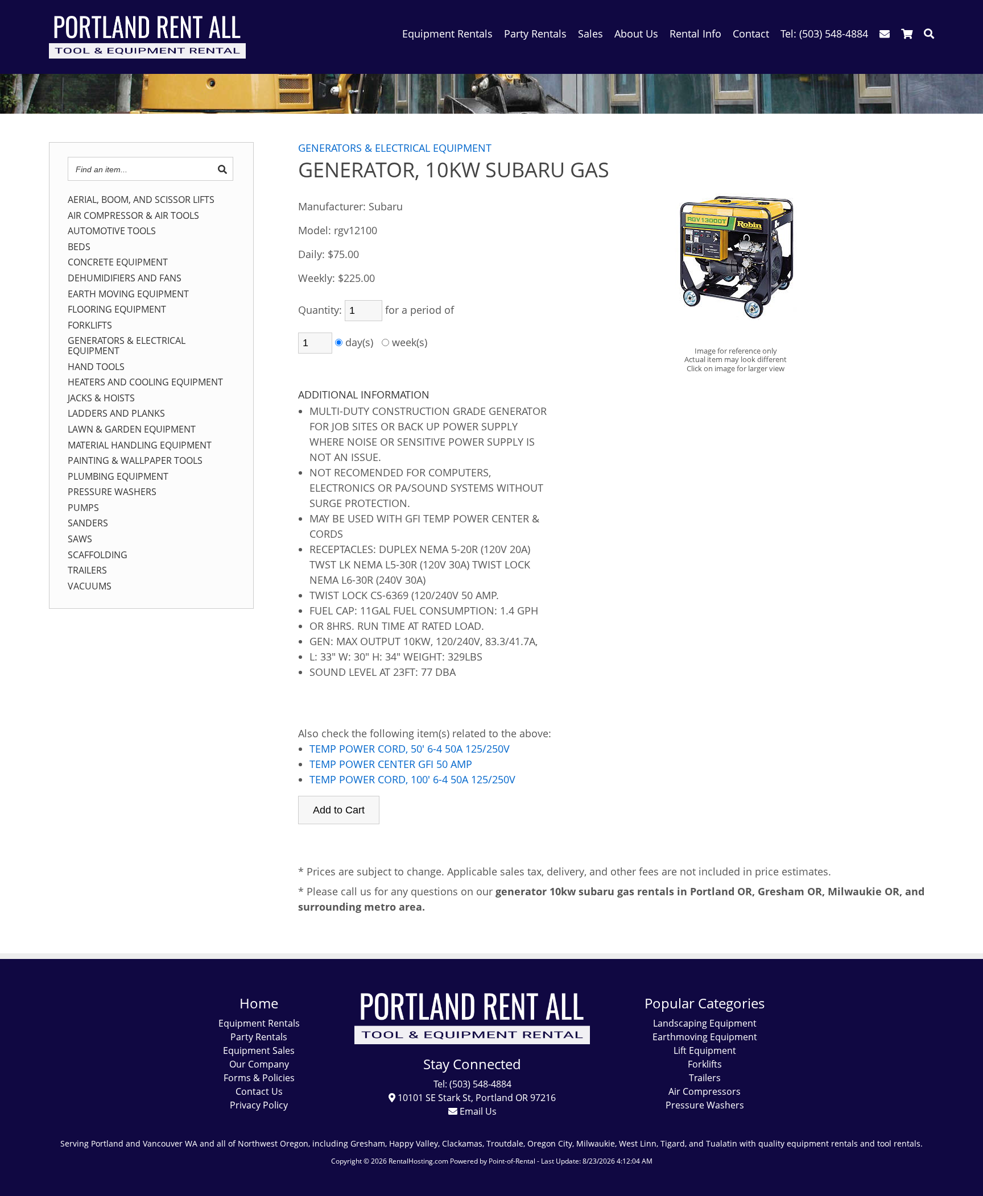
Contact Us (259, 1091)
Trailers (705, 1078)
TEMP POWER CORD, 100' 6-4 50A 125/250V (412, 779)
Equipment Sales (259, 1050)
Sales (590, 33)
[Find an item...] (222, 169)
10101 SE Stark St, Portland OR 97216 (475, 1097)
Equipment (447, 33)
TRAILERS (87, 571)
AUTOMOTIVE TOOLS (112, 231)
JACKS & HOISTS (101, 398)
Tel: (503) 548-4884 (472, 1084)
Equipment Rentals (259, 1023)
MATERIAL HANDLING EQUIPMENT (140, 446)
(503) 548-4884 (824, 33)
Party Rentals (258, 1037)
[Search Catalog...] (929, 33)
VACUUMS (89, 587)
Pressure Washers (705, 1105)
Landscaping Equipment (705, 1023)
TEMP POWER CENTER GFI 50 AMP (390, 764)
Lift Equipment (705, 1050)
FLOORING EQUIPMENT (117, 310)
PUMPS (83, 508)
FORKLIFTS (90, 326)
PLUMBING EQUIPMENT (118, 477)
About (636, 33)
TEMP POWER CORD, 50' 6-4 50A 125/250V (409, 748)
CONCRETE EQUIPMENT (118, 263)
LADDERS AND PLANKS (116, 414)
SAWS (80, 539)
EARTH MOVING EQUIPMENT (128, 294)
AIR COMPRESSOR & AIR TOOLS (133, 216)
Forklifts (705, 1064)
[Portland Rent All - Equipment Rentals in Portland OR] (147, 54)
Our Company (259, 1064)
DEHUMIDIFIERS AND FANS (124, 278)
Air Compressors (704, 1091)
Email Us (477, 1111)
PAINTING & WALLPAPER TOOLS (135, 461)
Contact (751, 33)
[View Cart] (906, 33)
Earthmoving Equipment (704, 1037)
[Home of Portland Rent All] (472, 1041)
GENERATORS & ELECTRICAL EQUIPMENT (126, 346)
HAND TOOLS (96, 367)
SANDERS (88, 523)
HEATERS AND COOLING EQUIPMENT (145, 382)
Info (695, 33)
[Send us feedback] (884, 33)
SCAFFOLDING (97, 555)
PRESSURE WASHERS (112, 492)
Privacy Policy (259, 1105)
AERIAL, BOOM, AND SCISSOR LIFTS (141, 200)
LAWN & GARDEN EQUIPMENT (132, 430)
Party (535, 33)
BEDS (79, 247)
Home (258, 1003)
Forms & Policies (259, 1078)
